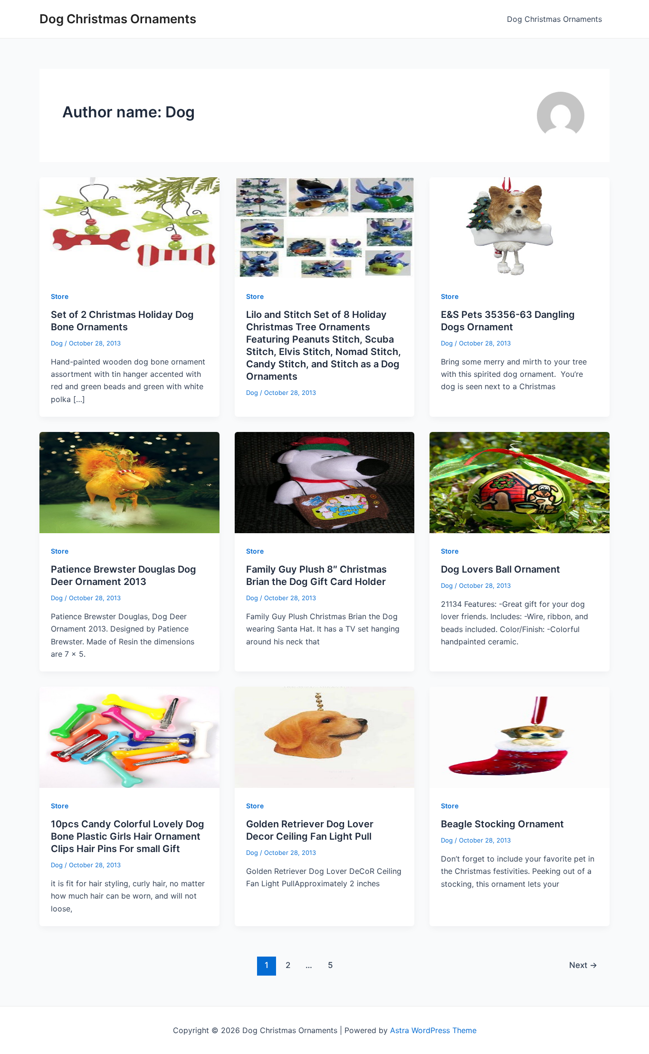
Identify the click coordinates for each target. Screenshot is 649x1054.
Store (59, 296)
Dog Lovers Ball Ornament (500, 569)
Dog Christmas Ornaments (117, 18)
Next (583, 965)
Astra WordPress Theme (433, 1030)
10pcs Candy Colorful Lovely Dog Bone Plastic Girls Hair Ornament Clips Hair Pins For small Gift (127, 836)
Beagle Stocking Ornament (502, 824)
